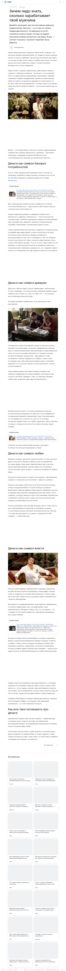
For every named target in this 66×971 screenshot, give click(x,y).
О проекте (26, 969)
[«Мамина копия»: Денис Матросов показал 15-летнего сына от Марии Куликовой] (20, 903)
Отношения (22, 7)
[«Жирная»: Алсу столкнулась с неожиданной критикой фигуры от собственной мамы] (46, 773)
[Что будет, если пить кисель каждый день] (46, 929)
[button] (33, 106)
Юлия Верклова (19, 47)
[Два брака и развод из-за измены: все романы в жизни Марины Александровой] (46, 851)
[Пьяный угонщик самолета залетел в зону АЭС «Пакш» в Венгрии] (20, 799)
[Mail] (5, 2)
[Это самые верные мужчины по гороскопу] (20, 877)
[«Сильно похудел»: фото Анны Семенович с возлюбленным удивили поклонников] (46, 903)
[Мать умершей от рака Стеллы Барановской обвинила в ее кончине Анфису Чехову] (20, 851)
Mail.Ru (3, 969)
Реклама (15, 969)
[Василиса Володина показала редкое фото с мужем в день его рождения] (20, 955)
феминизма (12, 180)
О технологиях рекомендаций (37, 969)
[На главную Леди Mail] (8, 2)
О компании (9, 969)
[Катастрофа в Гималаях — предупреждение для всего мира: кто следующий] (20, 773)
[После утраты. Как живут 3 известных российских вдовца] (20, 825)
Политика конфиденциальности (52, 969)
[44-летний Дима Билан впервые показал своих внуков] (46, 825)
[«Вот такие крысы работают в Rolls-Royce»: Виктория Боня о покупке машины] (20, 929)
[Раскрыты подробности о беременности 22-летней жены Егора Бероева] (46, 955)
